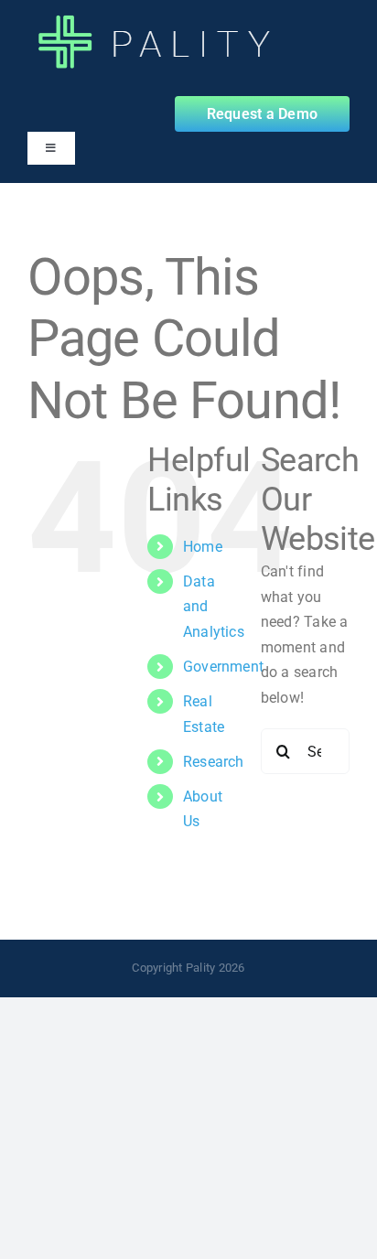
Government (223, 666)
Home (202, 546)
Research (213, 761)
